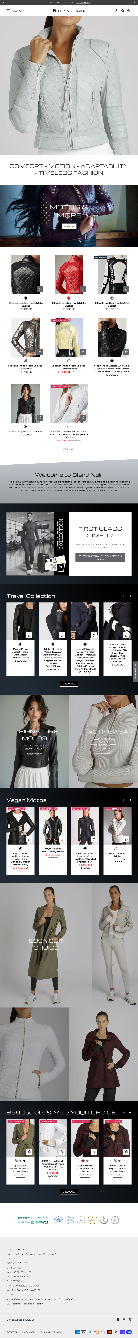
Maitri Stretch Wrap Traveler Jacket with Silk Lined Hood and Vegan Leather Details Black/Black (52, 657)
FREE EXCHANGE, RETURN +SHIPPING (31, 1254)
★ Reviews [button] (135, 671)
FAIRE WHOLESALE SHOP (23, 1285)
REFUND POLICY (17, 1276)
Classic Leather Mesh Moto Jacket (26, 304)
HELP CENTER (15, 1249)
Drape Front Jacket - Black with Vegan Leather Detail (20, 653)
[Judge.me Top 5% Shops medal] (103, 1220)
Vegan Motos (26, 800)
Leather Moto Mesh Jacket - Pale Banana (69, 367)
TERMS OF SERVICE (19, 1272)
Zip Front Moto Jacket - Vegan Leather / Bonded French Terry (85, 857)
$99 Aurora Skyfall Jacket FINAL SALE (117, 1168)
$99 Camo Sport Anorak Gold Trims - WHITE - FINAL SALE (53, 1165)
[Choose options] (40, 289)
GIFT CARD (13, 1267)
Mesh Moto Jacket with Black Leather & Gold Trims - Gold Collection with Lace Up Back (112, 368)
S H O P (69, 226)
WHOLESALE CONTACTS (23, 1290)
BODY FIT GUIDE (17, 1263)
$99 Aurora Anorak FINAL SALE (85, 1168)
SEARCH (12, 1294)
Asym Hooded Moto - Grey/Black (53, 850)
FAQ (9, 1258)
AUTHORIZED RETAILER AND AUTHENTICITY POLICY (40, 1299)
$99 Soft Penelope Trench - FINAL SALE (21, 1168)
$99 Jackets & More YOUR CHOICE (61, 1112)
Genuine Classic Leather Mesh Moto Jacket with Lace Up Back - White (69, 434)
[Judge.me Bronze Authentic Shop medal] (92, 1220)
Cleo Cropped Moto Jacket (25, 431)
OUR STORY (14, 1281)
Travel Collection (30, 595)
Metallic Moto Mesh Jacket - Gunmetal (26, 367)
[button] (123, 11)
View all (69, 449)
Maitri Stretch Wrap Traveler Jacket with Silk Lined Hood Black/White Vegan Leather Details (117, 653)
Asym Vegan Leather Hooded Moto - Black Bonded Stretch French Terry (20, 859)
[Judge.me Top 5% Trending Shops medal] (115, 1220)
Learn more (83, 2)
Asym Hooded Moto (117, 854)
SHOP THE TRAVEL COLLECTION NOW (100, 558)
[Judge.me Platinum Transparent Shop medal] (69, 1220)
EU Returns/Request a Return (24, 1303)
